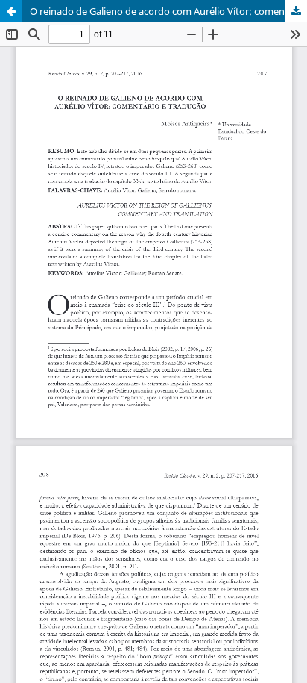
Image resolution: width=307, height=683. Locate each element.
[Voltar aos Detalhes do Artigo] (11, 11)
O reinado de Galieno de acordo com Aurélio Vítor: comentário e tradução (168, 11)
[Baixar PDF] (296, 11)
